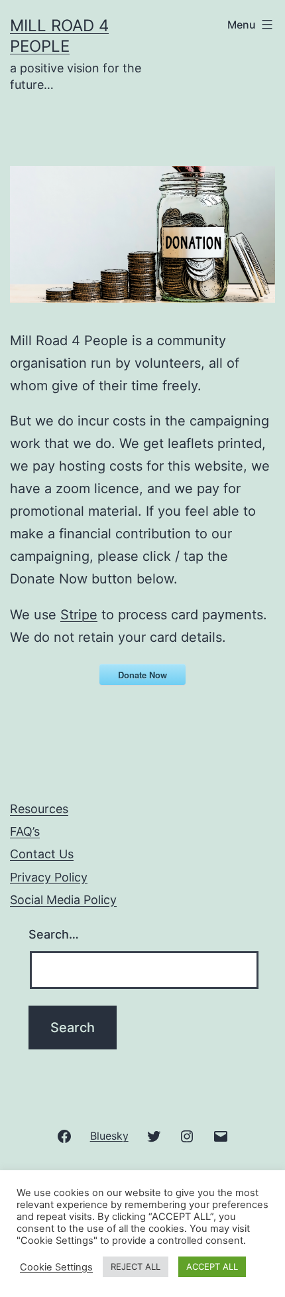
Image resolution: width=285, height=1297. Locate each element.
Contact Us (42, 854)
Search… (53, 934)
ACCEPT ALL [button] (212, 1266)
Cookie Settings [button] (56, 1267)
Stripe (78, 615)
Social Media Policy (63, 900)
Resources (39, 809)
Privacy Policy (48, 877)
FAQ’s (25, 831)
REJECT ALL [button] (135, 1266)
